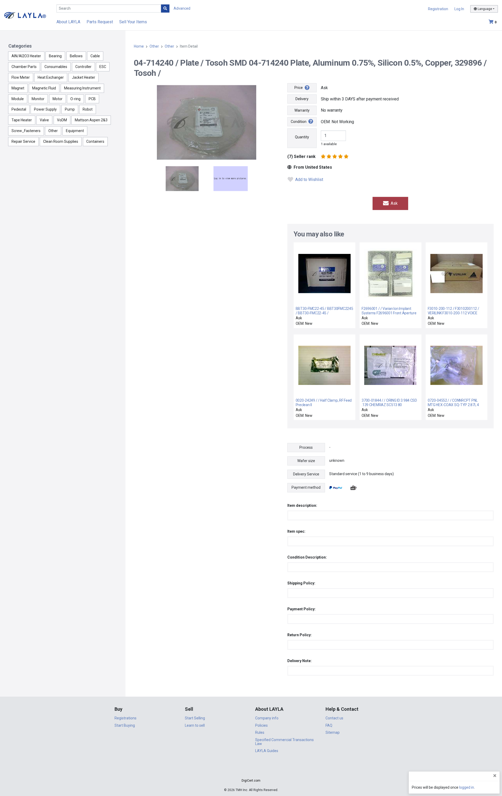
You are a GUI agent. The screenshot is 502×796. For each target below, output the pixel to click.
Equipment (75, 131)
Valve (44, 120)
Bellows (76, 56)
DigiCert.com (251, 780)
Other (53, 131)
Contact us (334, 718)
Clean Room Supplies (60, 141)
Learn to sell (195, 725)
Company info (266, 718)
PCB (92, 99)
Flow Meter (21, 77)
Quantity (302, 137)
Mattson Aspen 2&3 (91, 120)
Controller (83, 67)
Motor (57, 99)
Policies (261, 725)
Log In (459, 9)
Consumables (55, 67)
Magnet (18, 88)
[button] (251, 771)
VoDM (62, 120)
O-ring (75, 99)
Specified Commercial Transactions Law (284, 742)
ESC (102, 67)
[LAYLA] (25, 15)
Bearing (55, 56)
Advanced (182, 8)
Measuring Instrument (82, 88)
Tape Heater (22, 120)
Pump (70, 109)
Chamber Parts (24, 67)
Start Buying (125, 725)
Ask (394, 203)
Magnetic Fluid (44, 88)
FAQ (329, 725)
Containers (95, 141)
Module (18, 99)
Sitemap (333, 732)
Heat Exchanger (51, 77)
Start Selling (195, 718)
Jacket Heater (83, 77)
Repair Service (23, 141)
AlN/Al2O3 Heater (26, 56)
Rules (259, 732)
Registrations (125, 718)
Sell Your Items (133, 21)
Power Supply (45, 109)
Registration (438, 9)
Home (139, 46)
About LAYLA (68, 21)
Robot (88, 109)
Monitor (38, 99)
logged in (466, 787)
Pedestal (19, 109)
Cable (95, 56)
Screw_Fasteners (26, 131)
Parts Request (100, 21)
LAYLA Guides (266, 751)
